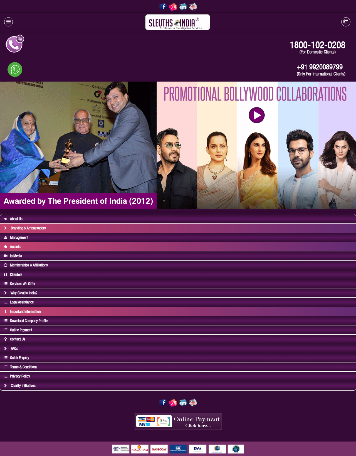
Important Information (25, 311)
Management (19, 237)
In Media (16, 256)
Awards (15, 246)
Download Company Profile (29, 320)
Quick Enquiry (19, 358)
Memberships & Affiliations (29, 265)
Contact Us (17, 339)
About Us (16, 219)
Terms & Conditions (23, 367)
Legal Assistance (22, 302)
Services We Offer (22, 283)
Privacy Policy (20, 376)
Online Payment (21, 330)
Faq (14, 348)
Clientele (16, 274)
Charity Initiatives (23, 385)
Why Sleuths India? (23, 293)
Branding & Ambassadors (28, 228)
